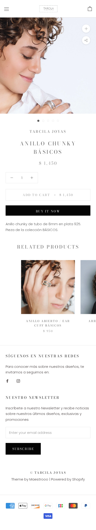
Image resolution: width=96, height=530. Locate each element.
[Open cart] (90, 9)
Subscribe (23, 448)
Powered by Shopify (68, 479)
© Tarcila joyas (48, 472)
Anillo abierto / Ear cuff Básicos (48, 323)
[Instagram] (18, 381)
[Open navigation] (6, 9)
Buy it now (48, 211)
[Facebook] (7, 381)
